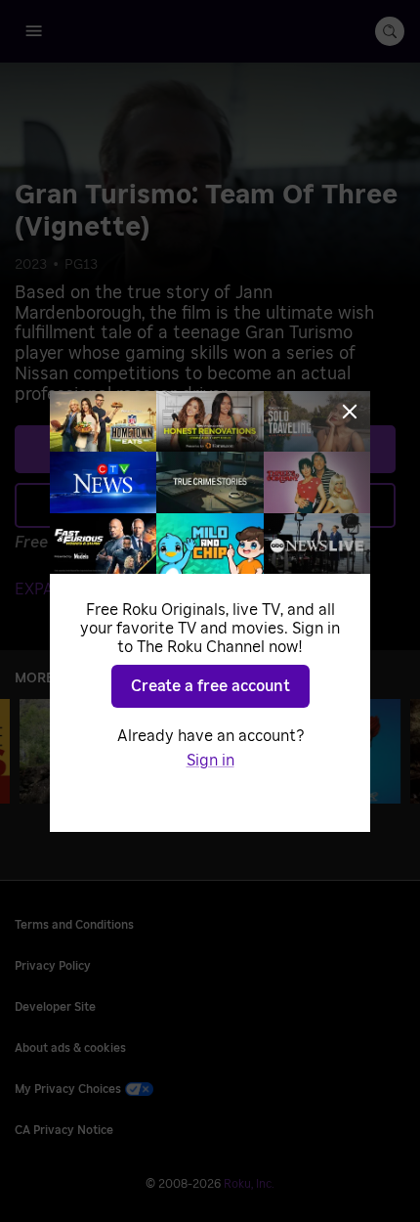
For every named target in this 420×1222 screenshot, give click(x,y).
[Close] (349, 411)
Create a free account (210, 686)
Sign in (210, 760)
